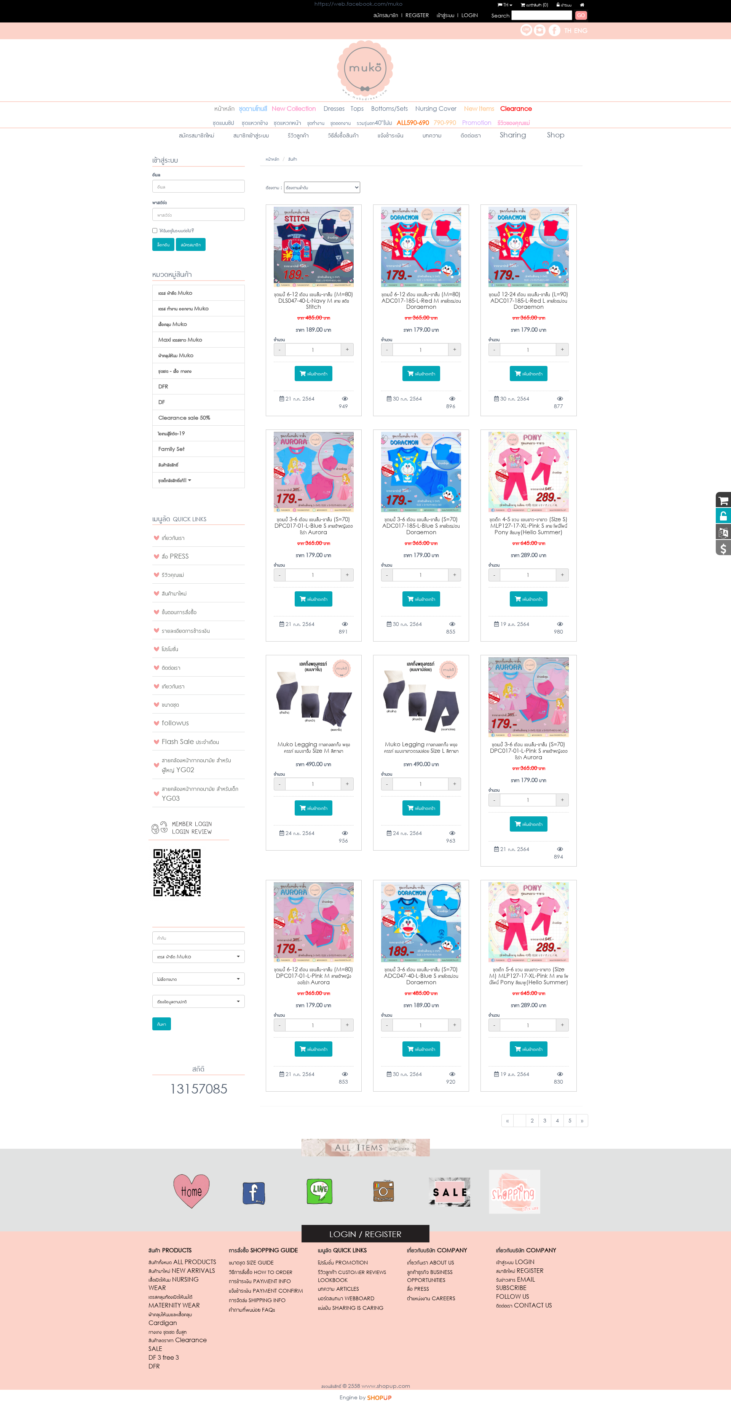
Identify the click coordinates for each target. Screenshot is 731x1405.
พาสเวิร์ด (159, 202)
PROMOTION (343, 1262)
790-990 (445, 122)
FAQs (252, 1309)
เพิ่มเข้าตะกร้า (316, 373)
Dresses (334, 108)
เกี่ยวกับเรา (173, 537)
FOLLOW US (512, 1296)
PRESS (418, 1288)
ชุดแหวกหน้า (287, 122)
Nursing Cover (435, 108)
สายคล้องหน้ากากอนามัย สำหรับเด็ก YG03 (200, 793)
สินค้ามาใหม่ (174, 593)
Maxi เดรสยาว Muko (180, 339)
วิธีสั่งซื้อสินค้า (343, 134)
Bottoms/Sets (389, 108)
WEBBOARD (346, 1298)
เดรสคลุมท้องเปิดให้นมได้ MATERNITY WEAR (174, 1300)
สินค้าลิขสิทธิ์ (168, 464)
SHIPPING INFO (257, 1300)
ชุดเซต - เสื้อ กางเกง (175, 370)
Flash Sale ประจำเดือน (190, 741)
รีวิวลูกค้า (298, 134)
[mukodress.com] (365, 69)
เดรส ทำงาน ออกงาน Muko (183, 308)
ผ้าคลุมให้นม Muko (175, 355)
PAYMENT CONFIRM (266, 1290)
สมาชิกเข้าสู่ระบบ (251, 134)
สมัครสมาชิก (191, 244)
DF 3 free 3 (163, 1357)
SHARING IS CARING (350, 1307)
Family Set (171, 448)
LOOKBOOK (333, 1280)
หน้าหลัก (224, 107)
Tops (358, 108)
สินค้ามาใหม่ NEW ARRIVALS (181, 1270)
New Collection (294, 108)
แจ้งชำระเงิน (391, 134)
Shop (555, 134)
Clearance (516, 108)
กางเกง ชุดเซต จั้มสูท (168, 1331)
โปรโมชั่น (170, 648)
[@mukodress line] (526, 29)
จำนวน (279, 339)
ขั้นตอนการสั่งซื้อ (179, 611)
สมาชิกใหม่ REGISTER (520, 1270)
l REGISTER (401, 15)
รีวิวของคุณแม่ (514, 122)
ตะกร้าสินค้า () (536, 5)
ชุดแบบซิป (217, 122)
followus (175, 722)
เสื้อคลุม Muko (172, 323)
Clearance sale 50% (184, 417)
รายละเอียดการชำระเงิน (186, 630)
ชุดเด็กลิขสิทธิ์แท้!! (173, 480)
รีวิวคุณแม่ (173, 574)
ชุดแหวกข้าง (256, 122)
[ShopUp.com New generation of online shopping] (379, 1397)
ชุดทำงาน (315, 122)
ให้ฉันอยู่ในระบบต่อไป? (177, 230)
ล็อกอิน (163, 244)
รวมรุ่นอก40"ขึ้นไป (374, 122)
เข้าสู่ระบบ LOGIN (515, 1262)
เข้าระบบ (565, 5)
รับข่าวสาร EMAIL (515, 1279)
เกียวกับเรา (173, 686)
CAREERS (431, 1298)
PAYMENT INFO (260, 1281)
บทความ (432, 134)
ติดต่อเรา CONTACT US (524, 1305)
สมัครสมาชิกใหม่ (196, 134)
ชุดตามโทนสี (253, 107)
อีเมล (156, 174)
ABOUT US (430, 1262)
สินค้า (292, 158)
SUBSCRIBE (511, 1288)
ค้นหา (161, 1023)
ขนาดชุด (170, 704)
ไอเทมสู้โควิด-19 (171, 433)
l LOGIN (457, 15)
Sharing (513, 134)
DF (161, 402)
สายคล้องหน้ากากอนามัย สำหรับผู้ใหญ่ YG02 (196, 764)
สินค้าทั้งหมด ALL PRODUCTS (182, 1262)
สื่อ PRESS (175, 556)
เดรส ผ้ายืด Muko (175, 292)
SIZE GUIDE (251, 1262)
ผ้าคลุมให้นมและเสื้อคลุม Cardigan (170, 1318)
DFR (163, 386)
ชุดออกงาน (340, 122)
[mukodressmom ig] (539, 29)
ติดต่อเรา (471, 134)
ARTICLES (338, 1288)
